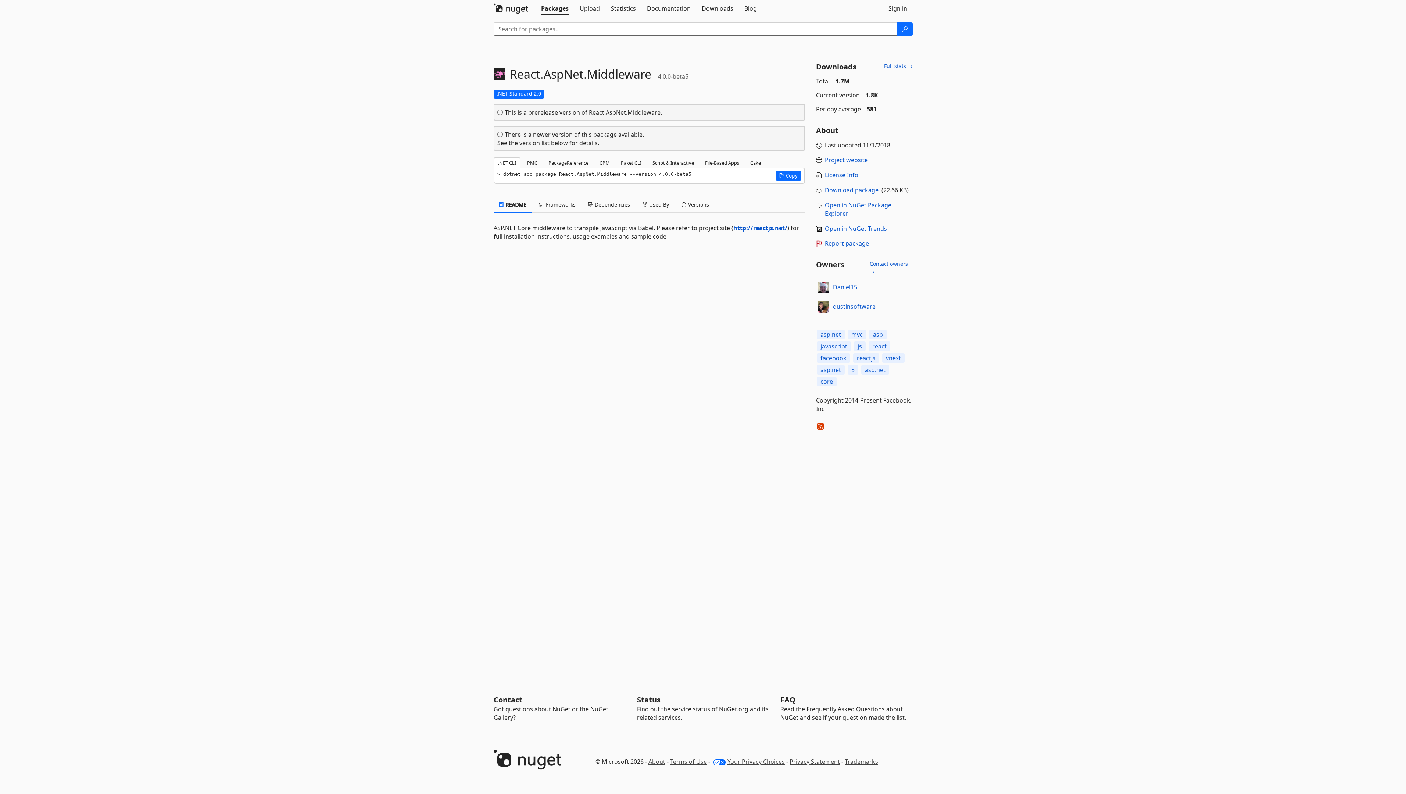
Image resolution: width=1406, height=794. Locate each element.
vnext (893, 358)
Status (649, 700)
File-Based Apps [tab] (722, 163)
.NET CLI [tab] (507, 163)
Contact (508, 700)
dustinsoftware (854, 307)
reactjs (866, 358)
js (860, 346)
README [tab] (515, 204)
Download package (852, 190)
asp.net (830, 334)
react (879, 346)
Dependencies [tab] (611, 204)
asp (878, 334)
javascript (833, 346)
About (656, 762)
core (826, 382)
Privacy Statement (815, 762)
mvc (857, 334)
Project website (846, 160)
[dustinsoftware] (823, 307)
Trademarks (861, 762)
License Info (841, 175)
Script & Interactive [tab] (673, 163)
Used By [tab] (658, 204)
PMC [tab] (532, 163)
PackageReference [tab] (568, 163)
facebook (833, 358)
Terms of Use (688, 762)
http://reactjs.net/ (760, 228)
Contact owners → (889, 267)
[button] (788, 176)
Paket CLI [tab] (631, 163)
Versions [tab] (698, 204)
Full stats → (898, 65)
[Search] (905, 29)
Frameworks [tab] (560, 204)
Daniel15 (845, 287)
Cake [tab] (755, 163)
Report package (847, 243)
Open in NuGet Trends (856, 229)
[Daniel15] (823, 287)
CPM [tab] (605, 163)
